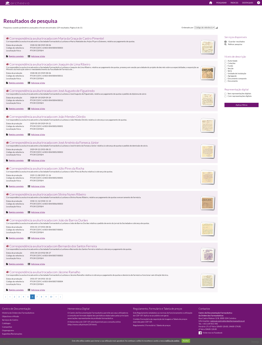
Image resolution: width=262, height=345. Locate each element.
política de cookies (172, 341)
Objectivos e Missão (10, 316)
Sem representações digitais (239, 93)
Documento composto (237, 78)
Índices (234, 2)
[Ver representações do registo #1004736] (207, 47)
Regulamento (138, 325)
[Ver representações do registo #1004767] (207, 99)
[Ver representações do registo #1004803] (207, 281)
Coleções (231, 63)
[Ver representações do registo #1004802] (207, 255)
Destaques (247, 2)
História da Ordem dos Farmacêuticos (18, 313)
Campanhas (7, 327)
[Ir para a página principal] (15, 2)
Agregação (232, 76)
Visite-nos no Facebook (212, 333)
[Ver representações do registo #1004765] (207, 73)
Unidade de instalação (237, 73)
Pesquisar (221, 2)
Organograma (8, 330)
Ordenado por (187, 27)
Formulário (150, 325)
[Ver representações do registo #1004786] (207, 203)
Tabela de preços (164, 325)
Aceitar (186, 341)
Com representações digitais (240, 96)
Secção (230, 68)
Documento (233, 81)
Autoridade (232, 61)
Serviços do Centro (10, 320)
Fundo (230, 66)
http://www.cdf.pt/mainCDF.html (82, 324)
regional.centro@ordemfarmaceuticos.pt (227, 321)
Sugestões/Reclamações (12, 334)
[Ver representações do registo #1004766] (207, 151)
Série (230, 71)
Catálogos (6, 323)
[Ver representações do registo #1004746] (207, 125)
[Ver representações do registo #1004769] (207, 177)
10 (51, 297)
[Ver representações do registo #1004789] (207, 229)
